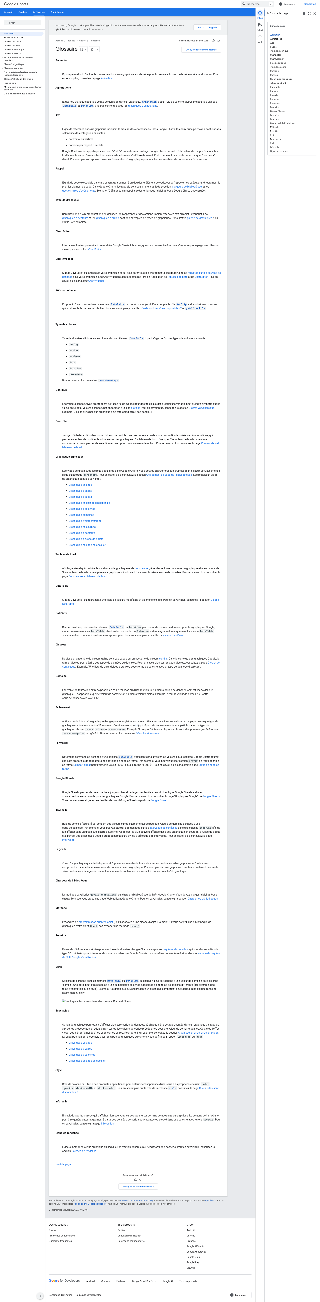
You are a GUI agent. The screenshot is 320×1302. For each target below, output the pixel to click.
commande (141, 568)
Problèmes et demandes (62, 1235)
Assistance (57, 12)
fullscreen (309, 14)
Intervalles (68, 839)
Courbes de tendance (84, 1151)
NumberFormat (82, 764)
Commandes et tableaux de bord (87, 576)
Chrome (191, 1235)
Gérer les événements (149, 733)
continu (163, 658)
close (315, 14)
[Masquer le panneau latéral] (40, 1296)
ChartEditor (94, 249)
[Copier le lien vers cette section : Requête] (59, 943)
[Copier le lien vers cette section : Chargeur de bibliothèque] (59, 888)
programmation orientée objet (96, 922)
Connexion (310, 4)
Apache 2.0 (210, 1200)
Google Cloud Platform (144, 1281)
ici (136, 725)
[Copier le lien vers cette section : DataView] (59, 620)
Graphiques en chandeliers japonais (89, 502)
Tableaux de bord (178, 276)
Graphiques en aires (80, 484)
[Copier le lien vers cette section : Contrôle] (59, 429)
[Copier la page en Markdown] (92, 49)
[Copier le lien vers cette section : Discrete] (59, 652)
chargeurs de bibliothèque (187, 186)
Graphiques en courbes (82, 526)
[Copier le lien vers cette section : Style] (59, 1077)
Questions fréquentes (60, 1241)
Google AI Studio (195, 1246)
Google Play (193, 1262)
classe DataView (173, 635)
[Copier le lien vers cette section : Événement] (59, 715)
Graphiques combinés (81, 514)
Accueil (8, 12)
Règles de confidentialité (89, 1295)
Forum (52, 1230)
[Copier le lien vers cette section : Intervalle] (59, 817)
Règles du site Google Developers (90, 1204)
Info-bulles (107, 1123)
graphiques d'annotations (142, 105)
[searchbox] (22, 22)
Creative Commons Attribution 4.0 (136, 1200)
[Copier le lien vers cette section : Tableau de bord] (59, 562)
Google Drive (158, 800)
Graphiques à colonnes (82, 508)
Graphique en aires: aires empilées (198, 1032)
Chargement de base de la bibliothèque (169, 474)
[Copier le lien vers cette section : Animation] (59, 68)
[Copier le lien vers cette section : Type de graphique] (59, 207)
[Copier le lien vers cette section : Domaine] (59, 683)
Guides (22, 12)
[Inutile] (218, 40)
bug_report (304, 14)
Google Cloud (193, 1257)
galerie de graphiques (199, 218)
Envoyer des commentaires (201, 49)
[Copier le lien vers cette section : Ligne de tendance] (59, 1140)
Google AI (168, 1281)
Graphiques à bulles (80, 496)
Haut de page (63, 1164)
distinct (135, 407)
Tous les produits (188, 1281)
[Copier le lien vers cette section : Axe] (59, 122)
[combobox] (257, 4)
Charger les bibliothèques (203, 898)
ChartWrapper (96, 280)
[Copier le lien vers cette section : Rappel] (59, 176)
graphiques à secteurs (75, 218)
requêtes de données (175, 949)
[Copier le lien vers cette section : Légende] (59, 856)
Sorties (121, 1230)
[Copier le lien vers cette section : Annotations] (59, 95)
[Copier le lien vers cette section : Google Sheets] (59, 786)
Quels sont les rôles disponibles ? (162, 308)
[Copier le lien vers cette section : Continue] (59, 397)
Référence (39, 12)
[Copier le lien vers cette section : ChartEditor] (59, 239)
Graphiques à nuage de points (86, 539)
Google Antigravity (196, 1251)
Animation (106, 78)
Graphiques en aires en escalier (87, 545)
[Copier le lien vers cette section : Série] (59, 974)
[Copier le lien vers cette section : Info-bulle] (59, 1109)
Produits (71, 40)
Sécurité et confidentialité (131, 1241)
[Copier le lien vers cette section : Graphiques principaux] (59, 464)
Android (191, 1230)
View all (191, 1267)
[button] (22, 59)
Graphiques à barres (80, 490)
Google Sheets (211, 796)
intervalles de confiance (163, 827)
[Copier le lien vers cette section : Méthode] (59, 915)
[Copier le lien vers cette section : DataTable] (59, 593)
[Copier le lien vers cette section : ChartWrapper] (59, 266)
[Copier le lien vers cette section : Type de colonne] (59, 332)
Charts (22, 4)
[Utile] (213, 40)
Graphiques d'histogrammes (85, 520)
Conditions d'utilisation (129, 1235)
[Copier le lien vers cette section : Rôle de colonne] (59, 297)
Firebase (191, 1241)
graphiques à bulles (107, 218)
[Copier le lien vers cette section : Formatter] (59, 750)
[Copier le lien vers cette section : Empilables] (59, 1018)
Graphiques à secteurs (82, 533)
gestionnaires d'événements (78, 190)
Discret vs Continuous (201, 407)
